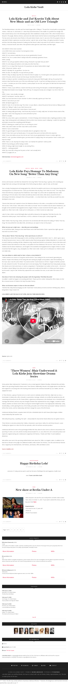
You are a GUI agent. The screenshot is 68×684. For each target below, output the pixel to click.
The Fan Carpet (10, 650)
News (40, 168)
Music (36, 168)
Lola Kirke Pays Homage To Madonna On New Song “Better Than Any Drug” (34, 173)
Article (34, 15)
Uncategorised (34, 460)
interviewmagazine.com (17, 157)
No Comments (7, 161)
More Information (8, 551)
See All (34, 617)
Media (32, 168)
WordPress (56, 672)
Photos (34, 551)
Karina (38, 25)
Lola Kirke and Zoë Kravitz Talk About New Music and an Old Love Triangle (34, 20)
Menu (5, 2)
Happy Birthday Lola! (34, 463)
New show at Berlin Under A (34, 489)
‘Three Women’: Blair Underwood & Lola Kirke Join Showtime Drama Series (34, 373)
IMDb (52, 551)
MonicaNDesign (37, 672)
